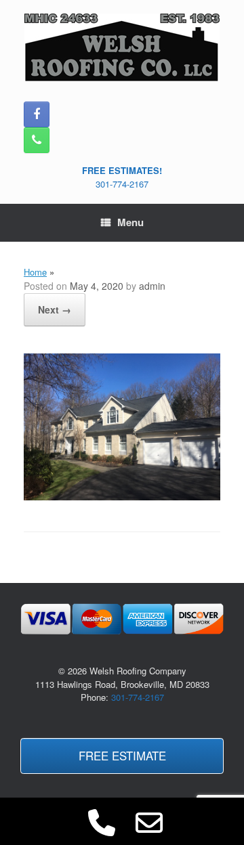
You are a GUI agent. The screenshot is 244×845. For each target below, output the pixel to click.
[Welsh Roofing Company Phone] (36, 140)
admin (152, 285)
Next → (54, 309)
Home (35, 271)
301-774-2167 (122, 183)
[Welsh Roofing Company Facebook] (36, 114)
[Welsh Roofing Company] (122, 47)
